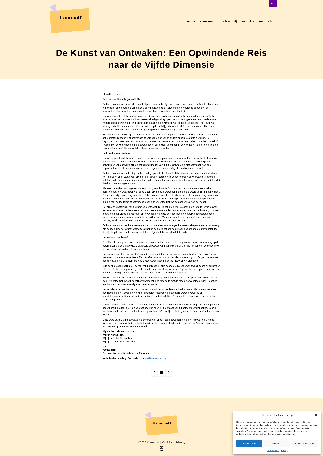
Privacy (284, 450)
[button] (316, 415)
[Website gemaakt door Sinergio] (161, 448)
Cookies (167, 442)
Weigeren (277, 443)
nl (272, 3)
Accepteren (249, 443)
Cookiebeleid (273, 450)
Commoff (153, 442)
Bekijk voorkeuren (305, 443)
